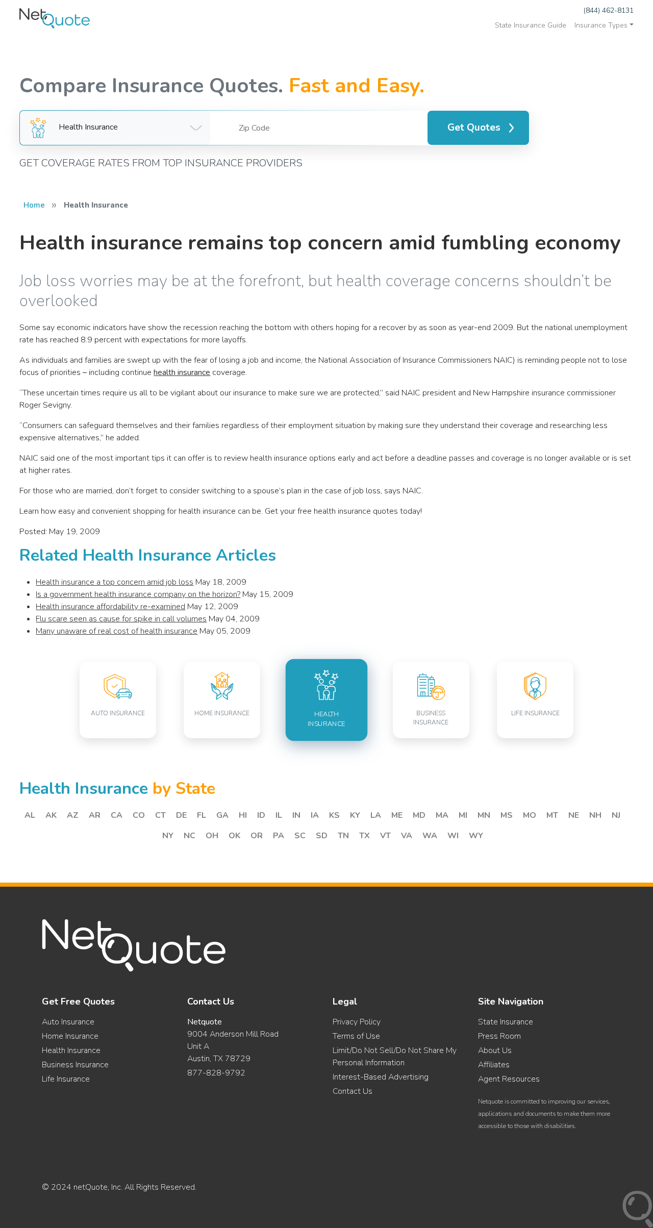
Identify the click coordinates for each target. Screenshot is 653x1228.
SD (322, 835)
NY (167, 835)
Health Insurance (71, 1050)
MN (484, 815)
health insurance (182, 372)
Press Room (499, 1036)
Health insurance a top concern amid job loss (114, 582)
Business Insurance (75, 1064)
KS (334, 815)
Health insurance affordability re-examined (110, 606)
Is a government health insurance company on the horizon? (138, 594)
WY (476, 835)
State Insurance (505, 1021)
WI (453, 835)
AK (51, 815)
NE (573, 815)
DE (181, 815)
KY (355, 815)
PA (278, 835)
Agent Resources (509, 1079)
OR (256, 835)
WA (429, 835)
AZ (73, 815)
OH (212, 835)
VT (385, 835)
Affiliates (494, 1064)
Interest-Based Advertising (381, 1077)
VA (406, 835)
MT (552, 815)
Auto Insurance (68, 1021)
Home (34, 205)
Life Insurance (66, 1079)
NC (189, 835)
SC (300, 835)
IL (278, 815)
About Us (495, 1050)
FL (201, 815)
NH (595, 815)
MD (419, 815)
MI (463, 815)
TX (364, 835)
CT (160, 815)
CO (139, 815)
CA (116, 815)
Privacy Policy (357, 1021)
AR (95, 815)
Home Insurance (70, 1036)
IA (315, 815)
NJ (616, 815)
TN (343, 835)
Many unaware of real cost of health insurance (116, 631)
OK (234, 835)
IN (296, 815)
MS (506, 815)
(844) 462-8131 (609, 10)
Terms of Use (356, 1036)
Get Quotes (473, 127)
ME (397, 815)
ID (261, 815)
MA (442, 815)
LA (375, 815)
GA (222, 815)
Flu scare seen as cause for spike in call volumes (121, 618)
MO (529, 815)
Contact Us (352, 1091)
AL (29, 815)
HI (243, 815)
